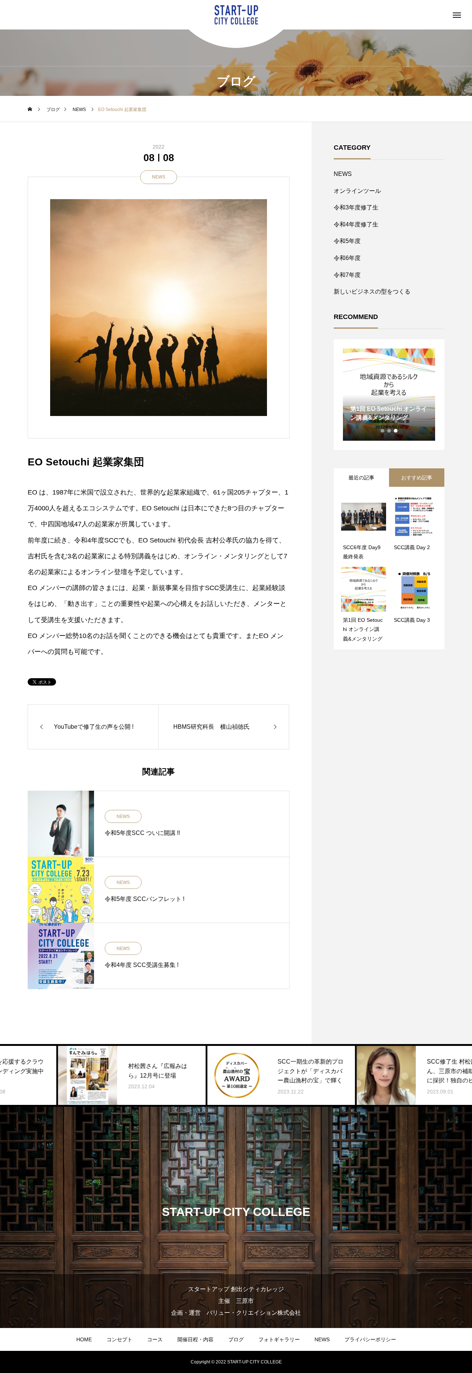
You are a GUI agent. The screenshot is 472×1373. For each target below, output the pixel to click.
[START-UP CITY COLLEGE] (236, 15)
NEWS (158, 177)
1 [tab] (383, 431)
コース (155, 1339)
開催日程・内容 (195, 1339)
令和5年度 (347, 241)
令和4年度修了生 (356, 224)
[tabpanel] (389, 395)
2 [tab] (389, 431)
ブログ (236, 1339)
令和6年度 (347, 258)
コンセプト (119, 1339)
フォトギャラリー (279, 1339)
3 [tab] (396, 431)
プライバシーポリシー (370, 1339)
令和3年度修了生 (356, 207)
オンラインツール (357, 191)
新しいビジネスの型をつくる (372, 291)
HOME (84, 1339)
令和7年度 (347, 275)
